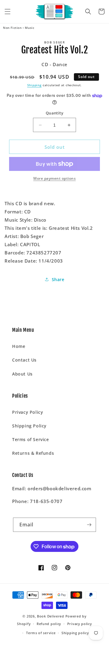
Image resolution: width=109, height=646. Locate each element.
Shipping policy (75, 633)
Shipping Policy (29, 426)
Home (18, 346)
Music (29, 27)
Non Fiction (12, 27)
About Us (22, 374)
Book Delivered (50, 616)
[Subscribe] (89, 525)
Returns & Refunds (33, 453)
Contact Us (24, 360)
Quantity (54, 113)
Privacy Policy (27, 412)
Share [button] (58, 279)
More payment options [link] (54, 178)
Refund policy (49, 623)
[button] (7, 11)
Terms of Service (30, 439)
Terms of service (40, 633)
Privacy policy (79, 623)
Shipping (34, 85)
